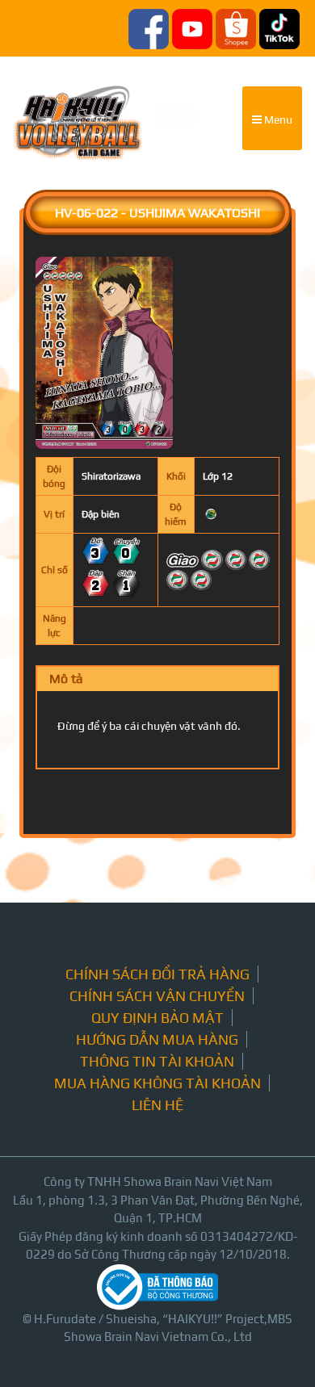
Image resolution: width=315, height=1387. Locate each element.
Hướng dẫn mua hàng (157, 1039)
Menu (277, 119)
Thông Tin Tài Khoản (157, 1061)
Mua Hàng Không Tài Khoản (157, 1083)
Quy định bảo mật (157, 1017)
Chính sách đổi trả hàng (157, 974)
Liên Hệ (157, 1104)
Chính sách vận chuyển (157, 995)
